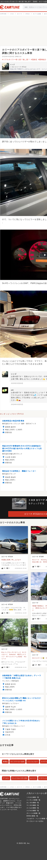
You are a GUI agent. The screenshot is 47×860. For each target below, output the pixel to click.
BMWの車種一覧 (32, 816)
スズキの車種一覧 (33, 810)
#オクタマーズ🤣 (38, 658)
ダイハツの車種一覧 (33, 813)
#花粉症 (34, 60)
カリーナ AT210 (7, 556)
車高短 (5, 761)
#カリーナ (35, 560)
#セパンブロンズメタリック (11, 652)
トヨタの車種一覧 (33, 797)
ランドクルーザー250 (19, 778)
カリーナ (35, 603)
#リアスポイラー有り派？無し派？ (16, 60)
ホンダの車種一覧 (33, 802)
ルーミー (33, 778)
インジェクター (32, 761)
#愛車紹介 (42, 60)
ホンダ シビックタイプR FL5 (12, 414)
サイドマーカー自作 (17, 761)
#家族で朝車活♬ (38, 606)
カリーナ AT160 (38, 556)
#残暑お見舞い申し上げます (11, 560)
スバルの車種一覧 (33, 808)
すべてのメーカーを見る (35, 821)
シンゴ (12, 64)
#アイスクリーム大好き (14, 656)
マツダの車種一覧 (33, 805)
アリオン (6, 778)
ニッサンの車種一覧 (33, 800)
